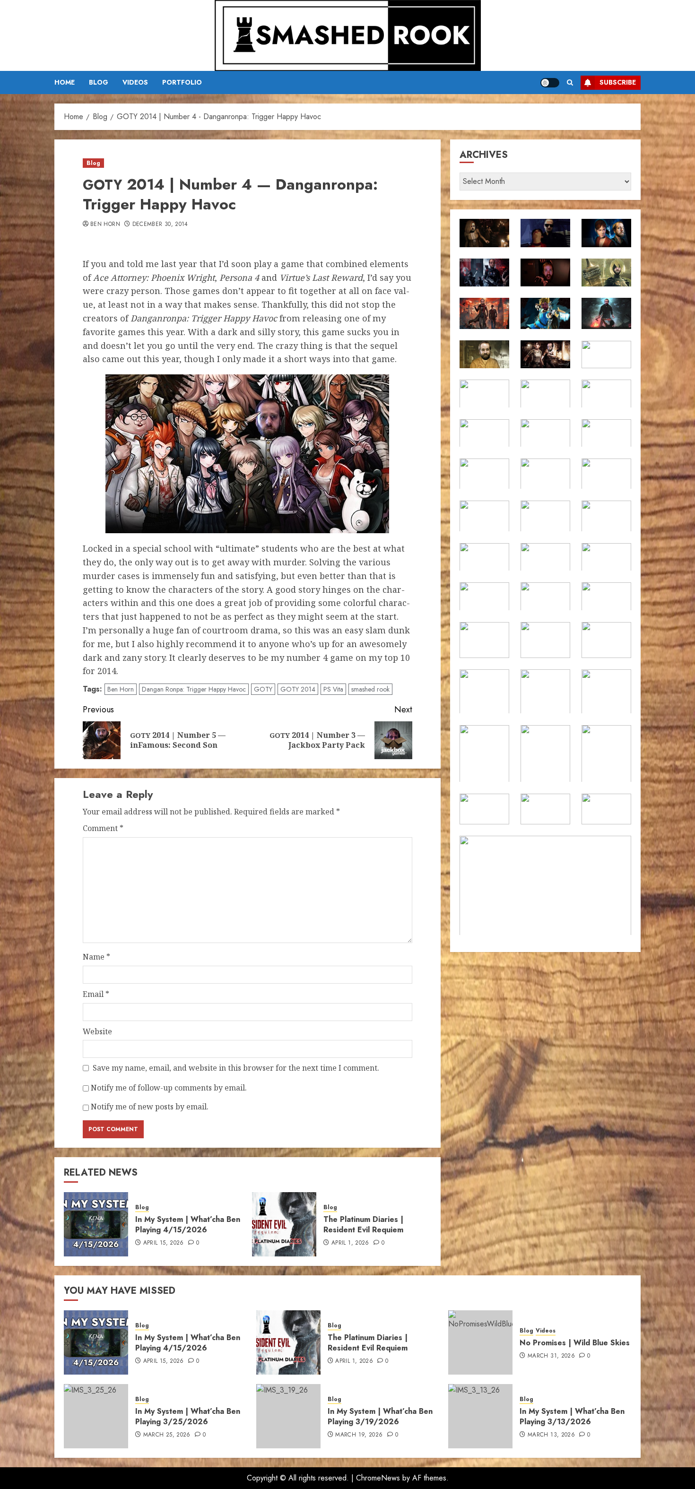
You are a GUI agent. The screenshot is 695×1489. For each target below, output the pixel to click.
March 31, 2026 (551, 1356)
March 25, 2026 (167, 1435)
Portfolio (182, 82)
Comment (103, 828)
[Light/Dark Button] (549, 82)
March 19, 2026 (358, 1435)
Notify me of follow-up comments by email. (169, 1087)
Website (97, 1031)
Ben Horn (105, 224)
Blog (98, 82)
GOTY (263, 689)
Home (64, 82)
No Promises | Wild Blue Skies (575, 1342)
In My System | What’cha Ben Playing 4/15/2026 (187, 1224)
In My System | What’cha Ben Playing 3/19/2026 (380, 1416)
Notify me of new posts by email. (149, 1106)
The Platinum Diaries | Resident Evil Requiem (363, 1224)
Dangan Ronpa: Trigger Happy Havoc (194, 689)
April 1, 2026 (350, 1243)
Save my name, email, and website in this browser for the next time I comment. (236, 1068)
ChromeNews (378, 1477)
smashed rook (370, 689)
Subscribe (617, 82)
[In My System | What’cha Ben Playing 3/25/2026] (96, 1416)
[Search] (570, 82)
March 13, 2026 (551, 1435)
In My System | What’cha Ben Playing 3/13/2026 (572, 1416)
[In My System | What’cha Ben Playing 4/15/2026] (96, 1224)
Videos (135, 82)
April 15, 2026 (163, 1243)
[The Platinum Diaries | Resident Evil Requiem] (284, 1224)
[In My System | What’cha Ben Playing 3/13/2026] (480, 1416)
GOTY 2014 (297, 689)
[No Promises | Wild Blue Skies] (480, 1342)
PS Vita (333, 689)
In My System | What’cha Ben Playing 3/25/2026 (187, 1416)
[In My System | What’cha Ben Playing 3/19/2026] (288, 1416)
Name (96, 957)
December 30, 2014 (160, 224)
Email (96, 994)
